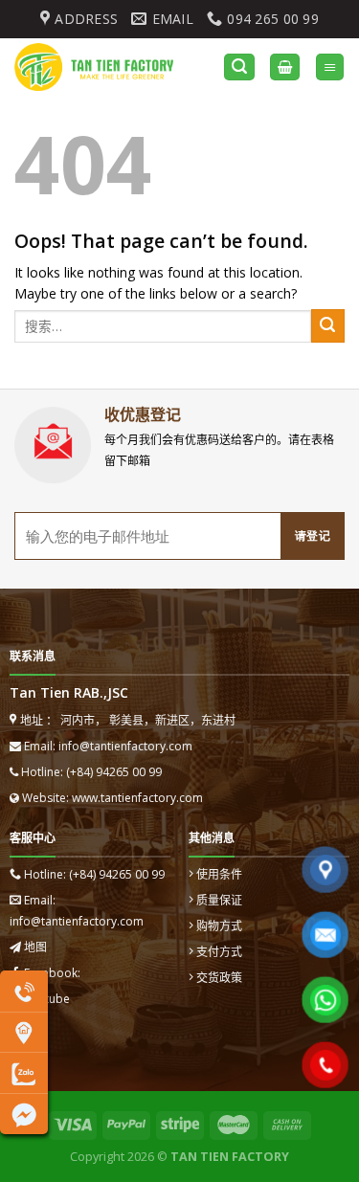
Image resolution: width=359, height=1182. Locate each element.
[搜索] (239, 67)
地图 (35, 947)
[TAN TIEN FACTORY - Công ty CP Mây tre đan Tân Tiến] (104, 67)
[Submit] (328, 326)
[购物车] (285, 67)
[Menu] (330, 67)
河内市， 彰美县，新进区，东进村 (146, 720)
